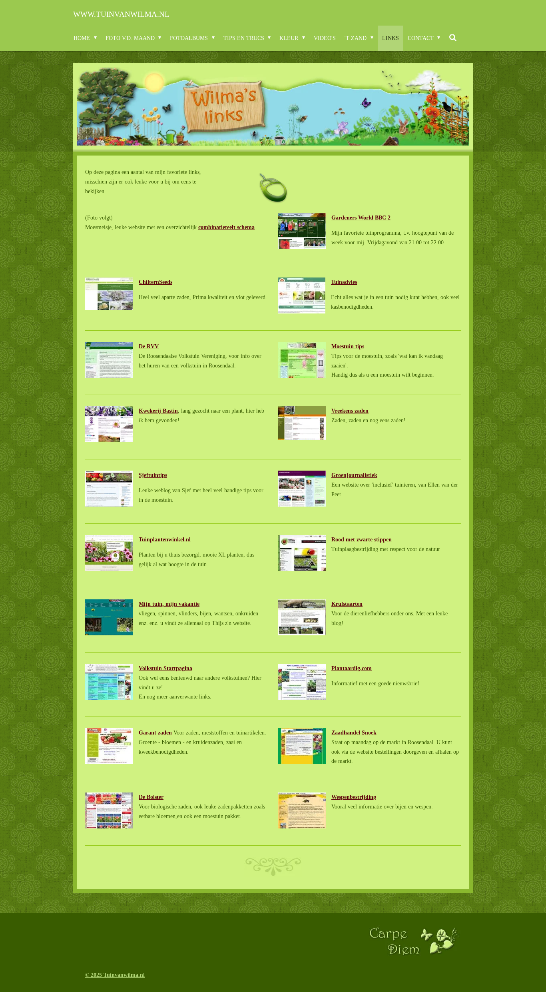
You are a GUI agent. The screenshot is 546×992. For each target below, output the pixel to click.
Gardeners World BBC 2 (361, 218)
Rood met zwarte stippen (361, 540)
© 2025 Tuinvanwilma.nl (115, 975)
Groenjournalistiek (354, 475)
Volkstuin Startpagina (165, 668)
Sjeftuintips (153, 475)
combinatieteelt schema (226, 227)
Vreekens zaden (350, 411)
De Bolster (151, 797)
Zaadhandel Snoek (354, 733)
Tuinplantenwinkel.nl (165, 540)
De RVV (149, 346)
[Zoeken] (452, 38)
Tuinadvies (344, 282)
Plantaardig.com (351, 668)
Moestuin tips (347, 346)
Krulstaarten (347, 604)
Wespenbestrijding (353, 797)
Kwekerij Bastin (158, 411)
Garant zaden (155, 733)
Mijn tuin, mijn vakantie (169, 604)
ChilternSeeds (155, 282)
